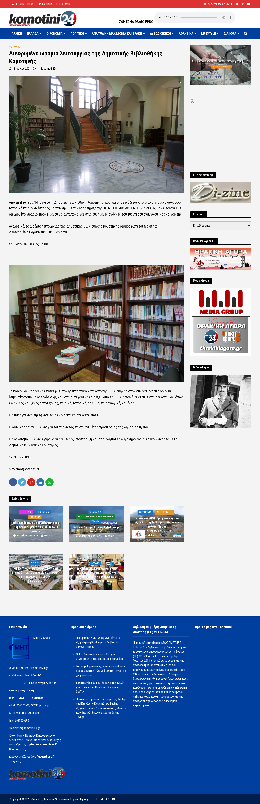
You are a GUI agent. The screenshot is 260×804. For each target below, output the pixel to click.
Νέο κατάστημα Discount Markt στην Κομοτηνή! (96, 529)
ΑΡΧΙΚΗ (17, 33)
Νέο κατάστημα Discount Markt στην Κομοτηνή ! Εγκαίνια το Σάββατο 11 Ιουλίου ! (36, 527)
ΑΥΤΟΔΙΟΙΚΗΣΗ (160, 33)
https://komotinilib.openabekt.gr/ (33, 397)
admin (111, 535)
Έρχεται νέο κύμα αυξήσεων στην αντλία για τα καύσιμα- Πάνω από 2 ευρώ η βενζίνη (100, 687)
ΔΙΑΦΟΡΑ (230, 33)
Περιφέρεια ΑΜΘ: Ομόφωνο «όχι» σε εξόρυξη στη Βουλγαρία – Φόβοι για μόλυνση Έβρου (156, 522)
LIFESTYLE (208, 33)
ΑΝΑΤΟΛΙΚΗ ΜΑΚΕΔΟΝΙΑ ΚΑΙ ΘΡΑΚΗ (117, 33)
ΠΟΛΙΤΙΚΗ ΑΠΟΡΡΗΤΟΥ (21, 3)
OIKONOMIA (55, 33)
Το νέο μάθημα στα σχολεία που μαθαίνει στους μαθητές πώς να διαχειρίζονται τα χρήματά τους (96, 573)
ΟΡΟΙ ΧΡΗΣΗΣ (45, 3)
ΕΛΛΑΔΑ (33, 33)
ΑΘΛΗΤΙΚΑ (186, 33)
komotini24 (50, 68)
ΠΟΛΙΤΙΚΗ (77, 33)
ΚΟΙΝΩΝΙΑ (14, 46)
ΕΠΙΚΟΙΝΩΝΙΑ (63, 3)
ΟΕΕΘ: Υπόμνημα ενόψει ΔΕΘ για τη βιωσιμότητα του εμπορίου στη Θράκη (36, 570)
